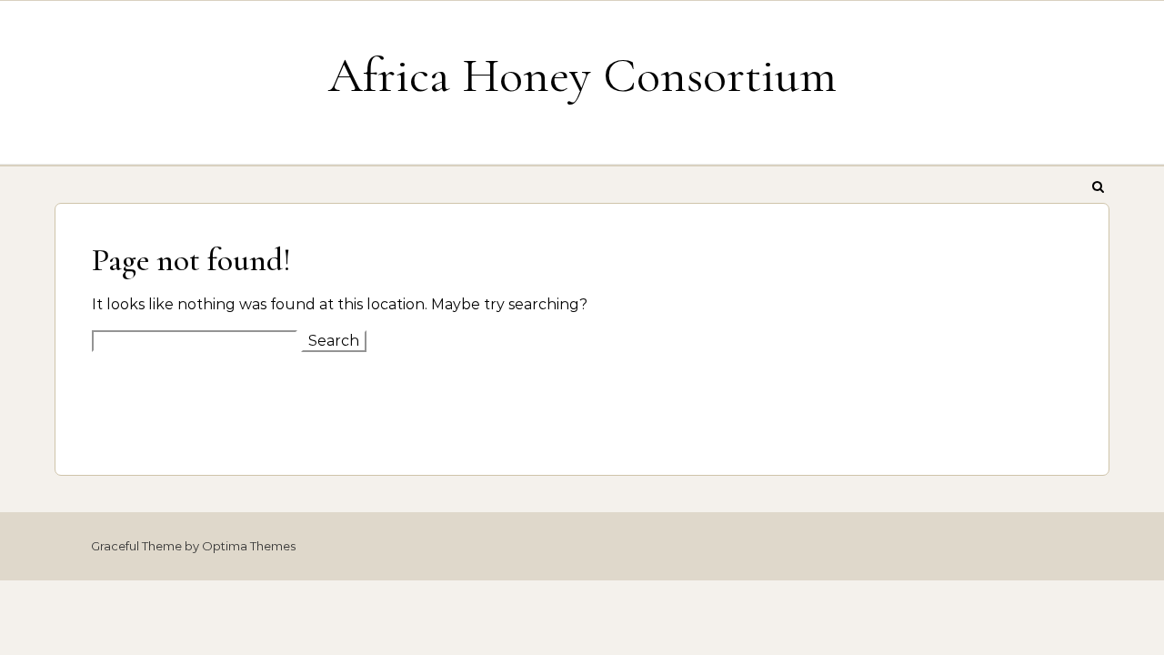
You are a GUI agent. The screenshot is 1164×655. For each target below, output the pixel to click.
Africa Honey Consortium (582, 75)
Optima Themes (249, 546)
